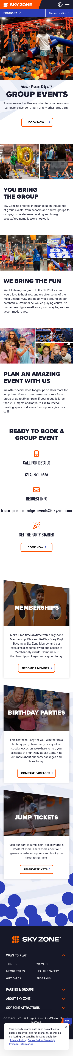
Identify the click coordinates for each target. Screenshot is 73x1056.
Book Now (35, 547)
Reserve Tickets (36, 869)
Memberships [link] (15, 971)
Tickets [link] (11, 964)
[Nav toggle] (67, 4)
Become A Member (35, 668)
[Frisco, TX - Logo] (25, 4)
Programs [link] (43, 978)
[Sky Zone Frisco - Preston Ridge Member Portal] (60, 4)
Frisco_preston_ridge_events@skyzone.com (36, 510)
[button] (12, 13)
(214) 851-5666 (36, 475)
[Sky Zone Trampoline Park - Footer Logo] (36, 939)
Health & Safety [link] (47, 971)
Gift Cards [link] (13, 978)
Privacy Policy (18, 1040)
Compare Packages (35, 773)
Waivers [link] (42, 964)
